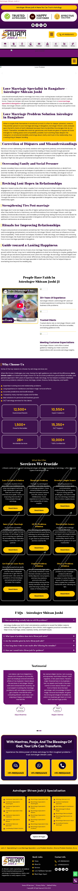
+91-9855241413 (16, 773)
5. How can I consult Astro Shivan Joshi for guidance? (23, 650)
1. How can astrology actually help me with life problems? (25, 620)
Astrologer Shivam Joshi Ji (9, 1)
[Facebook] (33, 25)
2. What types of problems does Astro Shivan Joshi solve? (25, 636)
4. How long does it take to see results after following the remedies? (29, 645)
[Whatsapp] (39, 765)
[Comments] (16, 765)
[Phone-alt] (62, 765)
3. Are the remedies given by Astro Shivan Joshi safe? (23, 641)
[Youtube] (45, 25)
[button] (52, 34)
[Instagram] (37, 25)
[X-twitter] (41, 25)
